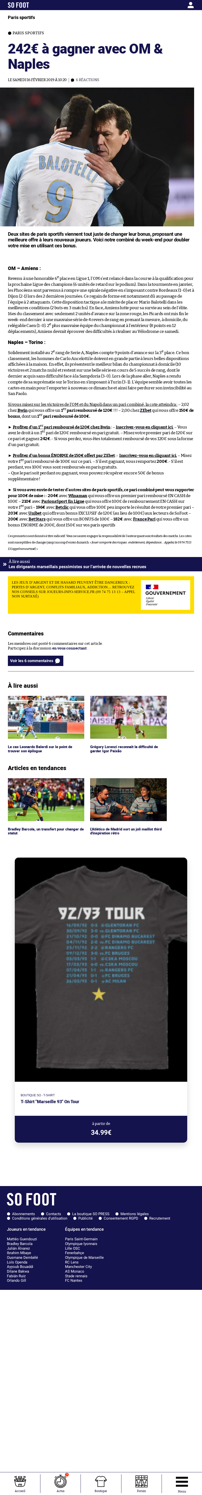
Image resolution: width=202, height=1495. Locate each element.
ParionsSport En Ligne (62, 501)
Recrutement (159, 1218)
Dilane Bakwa (18, 1271)
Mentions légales (134, 1214)
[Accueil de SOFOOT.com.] (32, 5)
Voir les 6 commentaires (31, 660)
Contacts (53, 1214)
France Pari (144, 519)
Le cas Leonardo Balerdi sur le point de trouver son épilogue (41, 700)
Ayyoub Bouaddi (20, 1266)
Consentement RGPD (121, 1218)
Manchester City (78, 1266)
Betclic (62, 507)
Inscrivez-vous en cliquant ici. (144, 427)
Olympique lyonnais (81, 1244)
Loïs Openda (17, 1262)
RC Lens (72, 1262)
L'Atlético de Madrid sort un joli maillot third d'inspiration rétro (124, 782)
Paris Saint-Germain (81, 1239)
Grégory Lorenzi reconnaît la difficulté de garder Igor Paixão (126, 700)
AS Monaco (74, 1271)
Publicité (85, 1218)
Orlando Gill (16, 1280)
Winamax (77, 496)
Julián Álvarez (18, 1248)
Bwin (22, 410)
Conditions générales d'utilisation (39, 1218)
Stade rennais (76, 1276)
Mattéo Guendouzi (22, 1239)
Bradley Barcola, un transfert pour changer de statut (45, 782)
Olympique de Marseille (84, 1257)
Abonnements (23, 1214)
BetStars (37, 519)
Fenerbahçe (74, 1253)
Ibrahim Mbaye (19, 1253)
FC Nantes (73, 1280)
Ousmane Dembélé (22, 1257)
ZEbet (145, 410)
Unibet (35, 513)
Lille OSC (72, 1248)
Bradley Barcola (20, 1244)
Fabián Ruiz (16, 1276)
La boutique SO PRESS (90, 1214)
